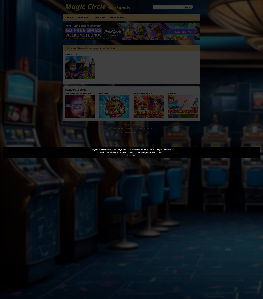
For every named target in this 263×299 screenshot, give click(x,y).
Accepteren (132, 154)
